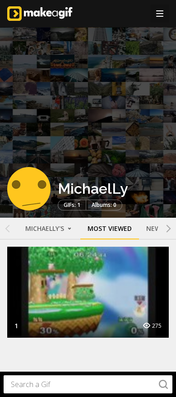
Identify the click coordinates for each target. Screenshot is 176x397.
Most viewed (110, 228)
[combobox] (88, 384)
